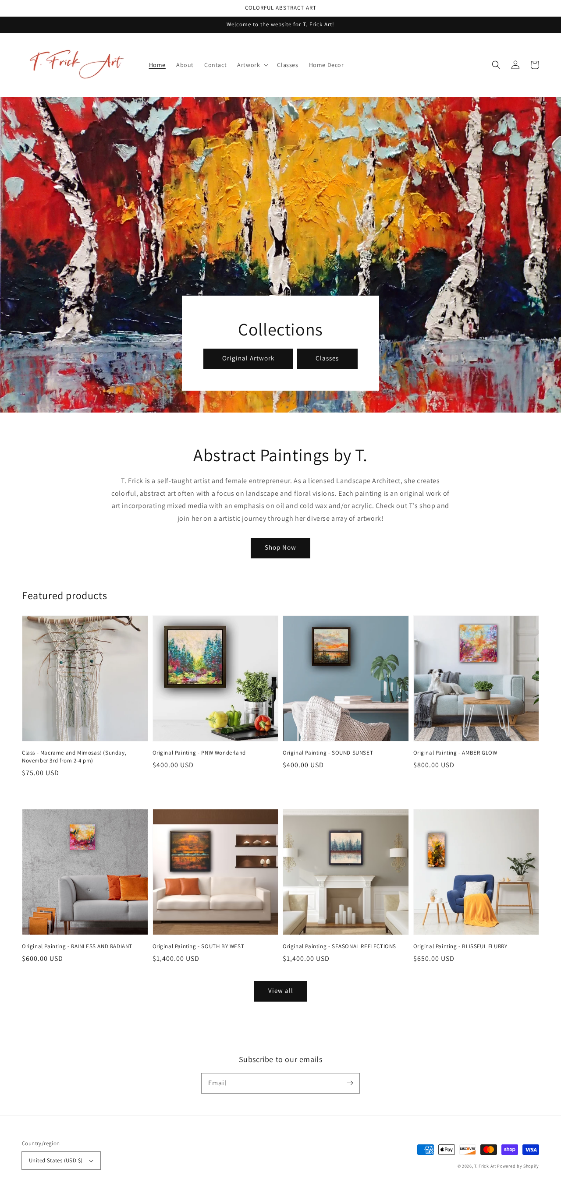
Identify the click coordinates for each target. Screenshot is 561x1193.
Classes (327, 358)
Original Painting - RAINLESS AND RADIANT (77, 946)
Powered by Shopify (518, 1166)
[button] (496, 64)
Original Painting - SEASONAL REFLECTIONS (339, 946)
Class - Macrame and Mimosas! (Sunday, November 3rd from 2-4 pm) (74, 756)
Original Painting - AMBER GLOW (455, 752)
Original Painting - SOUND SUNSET (328, 752)
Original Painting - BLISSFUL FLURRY (460, 946)
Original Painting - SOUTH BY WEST (199, 946)
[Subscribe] (349, 1083)
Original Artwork (248, 358)
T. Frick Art (485, 1166)
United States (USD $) (55, 1160)
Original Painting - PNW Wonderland (199, 752)
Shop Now (280, 547)
